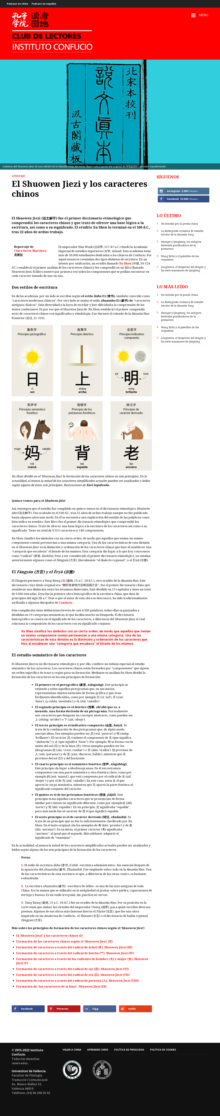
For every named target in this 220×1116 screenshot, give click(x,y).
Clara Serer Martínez (30, 251)
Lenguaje (18, 175)
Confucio (65, 602)
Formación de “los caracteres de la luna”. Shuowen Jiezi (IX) (61, 986)
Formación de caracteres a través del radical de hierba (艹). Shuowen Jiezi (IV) (75, 953)
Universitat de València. (29, 1071)
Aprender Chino (97, 1049)
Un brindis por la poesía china (179, 223)
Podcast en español (44, 3)
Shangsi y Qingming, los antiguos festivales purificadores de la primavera (181, 245)
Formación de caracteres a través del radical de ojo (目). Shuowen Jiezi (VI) (72, 969)
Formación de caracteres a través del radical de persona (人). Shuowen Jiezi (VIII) (77, 980)
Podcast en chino (17, 3)
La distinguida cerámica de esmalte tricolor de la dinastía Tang (182, 232)
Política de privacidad (129, 1049)
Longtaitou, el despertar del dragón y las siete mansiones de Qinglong (183, 268)
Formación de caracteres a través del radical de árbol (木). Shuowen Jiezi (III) (74, 947)
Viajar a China (72, 1049)
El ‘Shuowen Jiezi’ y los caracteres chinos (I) (49, 935)
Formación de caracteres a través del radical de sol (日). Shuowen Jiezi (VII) (73, 975)
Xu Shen (125, 263)
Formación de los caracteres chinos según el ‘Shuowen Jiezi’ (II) (64, 941)
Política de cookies (163, 1049)
